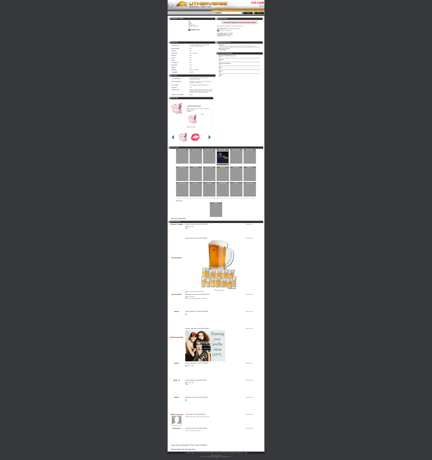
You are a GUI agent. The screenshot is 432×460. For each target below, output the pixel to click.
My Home (221, 10)
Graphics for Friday (219, 290)
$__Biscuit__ (216, 203)
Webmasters (239, 452)
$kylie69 (236, 183)
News (226, 10)
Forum (250, 10)
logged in (234, 22)
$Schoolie (223, 167)
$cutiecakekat (209, 167)
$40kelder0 (236, 167)
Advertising (232, 452)
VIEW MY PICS (195, 30)
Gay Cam (261, 5)
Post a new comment (198, 445)
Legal (245, 452)
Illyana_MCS (222, 150)
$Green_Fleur (196, 150)
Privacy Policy (210, 452)
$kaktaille (209, 183)
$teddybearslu (182, 167)
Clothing (245, 10)
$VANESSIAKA (223, 183)
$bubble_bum (209, 150)
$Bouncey (250, 167)
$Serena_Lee (182, 150)
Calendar (239, 10)
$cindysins (196, 183)
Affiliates (261, 10)
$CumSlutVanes (182, 183)
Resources (225, 452)
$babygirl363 (236, 150)
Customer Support (190, 452)
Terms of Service (200, 452)
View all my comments (180, 445)
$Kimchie (195, 167)
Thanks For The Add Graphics (193, 298)
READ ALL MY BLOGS (225, 30)
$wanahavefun (250, 183)
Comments (204, 298)
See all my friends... (179, 218)
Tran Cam (261, 6)
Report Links (249, 224)
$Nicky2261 (249, 150)
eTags (186, 228)
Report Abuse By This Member (183, 449)
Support (255, 10)
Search (234, 10)
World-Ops (218, 452)
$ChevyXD (197, 106)
